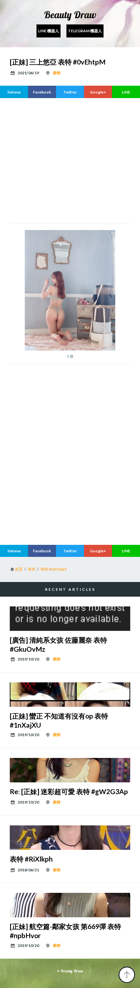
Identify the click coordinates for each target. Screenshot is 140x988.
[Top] (127, 974)
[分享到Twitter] (70, 92)
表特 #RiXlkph (31, 859)
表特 (57, 72)
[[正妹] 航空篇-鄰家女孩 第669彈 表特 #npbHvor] (70, 905)
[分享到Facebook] (42, 92)
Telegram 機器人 (85, 30)
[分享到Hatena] (14, 92)
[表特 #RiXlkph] (70, 837)
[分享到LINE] (126, 92)
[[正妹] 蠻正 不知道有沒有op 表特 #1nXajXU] (70, 694)
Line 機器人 (48, 30)
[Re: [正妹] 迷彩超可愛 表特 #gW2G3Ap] (70, 770)
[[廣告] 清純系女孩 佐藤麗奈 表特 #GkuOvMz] (70, 618)
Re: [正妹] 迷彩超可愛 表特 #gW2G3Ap (69, 791)
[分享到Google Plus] (98, 92)
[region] (70, 485)
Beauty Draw (70, 15)
